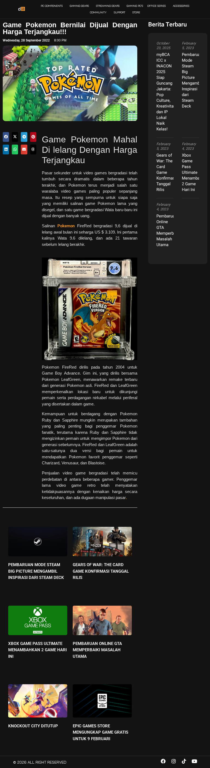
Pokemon (65, 225)
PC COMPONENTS (52, 6)
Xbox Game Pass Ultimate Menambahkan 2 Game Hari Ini (37, 650)
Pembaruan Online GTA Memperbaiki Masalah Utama (97, 650)
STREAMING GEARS (107, 6)
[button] (6, 137)
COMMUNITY (98, 12)
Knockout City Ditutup (33, 726)
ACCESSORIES (181, 6)
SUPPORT (119, 12)
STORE (136, 12)
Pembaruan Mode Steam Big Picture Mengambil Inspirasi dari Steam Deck (36, 571)
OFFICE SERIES (156, 6)
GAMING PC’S (135, 6)
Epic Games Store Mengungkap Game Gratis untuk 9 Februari (100, 732)
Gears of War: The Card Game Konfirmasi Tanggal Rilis (101, 571)
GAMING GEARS (79, 6)
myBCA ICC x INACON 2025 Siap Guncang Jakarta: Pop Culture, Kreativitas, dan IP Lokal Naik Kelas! (166, 92)
